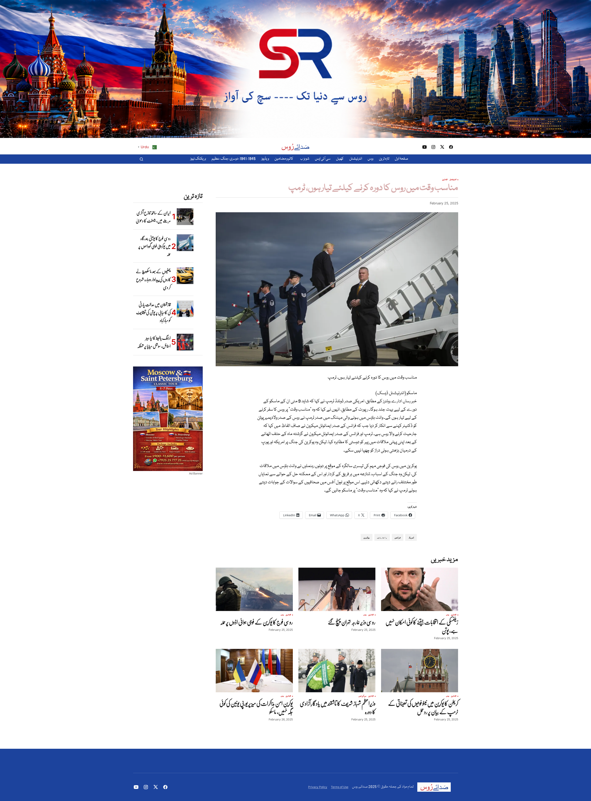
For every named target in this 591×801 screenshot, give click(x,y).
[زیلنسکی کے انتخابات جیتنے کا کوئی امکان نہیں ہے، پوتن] (419, 589)
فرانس (398, 537)
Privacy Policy (317, 787)
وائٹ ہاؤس (382, 537)
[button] (141, 159)
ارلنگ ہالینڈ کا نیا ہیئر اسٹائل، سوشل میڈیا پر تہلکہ (154, 342)
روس (447, 615)
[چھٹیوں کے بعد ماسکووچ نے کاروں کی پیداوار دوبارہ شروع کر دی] (185, 275)
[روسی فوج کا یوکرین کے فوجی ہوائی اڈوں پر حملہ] (254, 589)
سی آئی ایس (362, 696)
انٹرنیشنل (453, 180)
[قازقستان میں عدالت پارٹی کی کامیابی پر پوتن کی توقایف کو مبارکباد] (185, 309)
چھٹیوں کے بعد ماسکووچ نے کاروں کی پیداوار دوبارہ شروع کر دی (153, 279)
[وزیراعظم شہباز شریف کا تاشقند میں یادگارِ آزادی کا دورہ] (336, 670)
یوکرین (366, 537)
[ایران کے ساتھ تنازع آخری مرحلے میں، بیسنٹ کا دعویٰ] (185, 216)
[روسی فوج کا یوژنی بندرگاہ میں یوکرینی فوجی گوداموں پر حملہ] (185, 242)
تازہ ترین (444, 180)
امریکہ (411, 537)
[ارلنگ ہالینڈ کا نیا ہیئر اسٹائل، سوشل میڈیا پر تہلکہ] (185, 342)
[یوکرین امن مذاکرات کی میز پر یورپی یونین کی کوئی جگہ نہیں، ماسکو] (254, 670)
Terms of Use (339, 787)
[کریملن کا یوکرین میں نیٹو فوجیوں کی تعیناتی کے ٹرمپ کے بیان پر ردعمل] (419, 670)
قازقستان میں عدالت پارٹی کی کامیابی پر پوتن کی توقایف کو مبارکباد (153, 312)
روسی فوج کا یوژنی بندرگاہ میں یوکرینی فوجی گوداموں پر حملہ (154, 246)
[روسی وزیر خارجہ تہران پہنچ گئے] (336, 589)
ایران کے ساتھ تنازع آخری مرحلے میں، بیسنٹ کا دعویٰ (153, 216)
